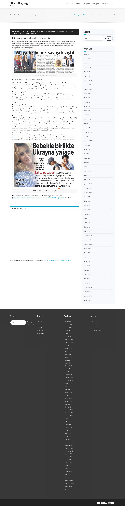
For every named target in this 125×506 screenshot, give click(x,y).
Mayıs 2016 (87, 197)
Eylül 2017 (87, 128)
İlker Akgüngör (20, 3)
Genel (40, 328)
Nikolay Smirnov (50, 31)
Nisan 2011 (87, 300)
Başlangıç (77, 15)
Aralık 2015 (87, 218)
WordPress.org (96, 331)
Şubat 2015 (87, 261)
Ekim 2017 (87, 123)
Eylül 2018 (87, 76)
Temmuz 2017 (88, 136)
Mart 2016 (87, 205)
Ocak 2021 (87, 54)
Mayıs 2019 (87, 59)
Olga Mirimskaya (60, 31)
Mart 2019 (87, 63)
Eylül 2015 (87, 231)
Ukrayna (33, 33)
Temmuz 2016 (88, 188)
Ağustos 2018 (88, 80)
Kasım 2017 (87, 119)
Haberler (69, 4)
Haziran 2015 (88, 244)
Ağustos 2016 (88, 184)
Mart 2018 (87, 102)
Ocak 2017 (87, 162)
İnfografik (86, 4)
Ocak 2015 (87, 266)
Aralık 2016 (87, 167)
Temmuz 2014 (88, 292)
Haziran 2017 (88, 141)
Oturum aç (95, 322)
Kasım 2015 (87, 223)
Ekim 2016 (87, 175)
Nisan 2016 (87, 201)
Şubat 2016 (87, 210)
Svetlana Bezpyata (24, 33)
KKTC (43, 31)
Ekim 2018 (87, 72)
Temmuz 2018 (88, 85)
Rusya (67, 31)
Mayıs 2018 (87, 93)
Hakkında (104, 4)
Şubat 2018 (87, 106)
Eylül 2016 (87, 179)
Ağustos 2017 (88, 132)
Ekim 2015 (87, 227)
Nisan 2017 (87, 149)
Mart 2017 (87, 154)
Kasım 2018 (87, 67)
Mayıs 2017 (87, 145)
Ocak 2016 (87, 214)
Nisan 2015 (87, 253)
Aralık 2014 (87, 270)
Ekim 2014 (87, 279)
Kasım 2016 (87, 171)
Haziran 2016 (88, 192)
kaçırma (39, 31)
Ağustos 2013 (88, 296)
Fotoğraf (95, 4)
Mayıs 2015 (87, 248)
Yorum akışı (95, 328)
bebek (35, 31)
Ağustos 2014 (88, 287)
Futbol (77, 4)
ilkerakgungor (17, 31)
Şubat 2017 (87, 158)
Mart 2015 (87, 257)
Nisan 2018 (87, 98)
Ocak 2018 (87, 111)
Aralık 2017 (87, 115)
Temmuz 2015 (88, 240)
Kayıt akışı (95, 325)
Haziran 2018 (88, 89)
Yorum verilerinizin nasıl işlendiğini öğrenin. (57, 260)
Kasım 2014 (87, 274)
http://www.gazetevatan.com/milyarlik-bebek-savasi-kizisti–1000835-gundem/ (38, 198)
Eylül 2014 (87, 283)
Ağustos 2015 (88, 235)
